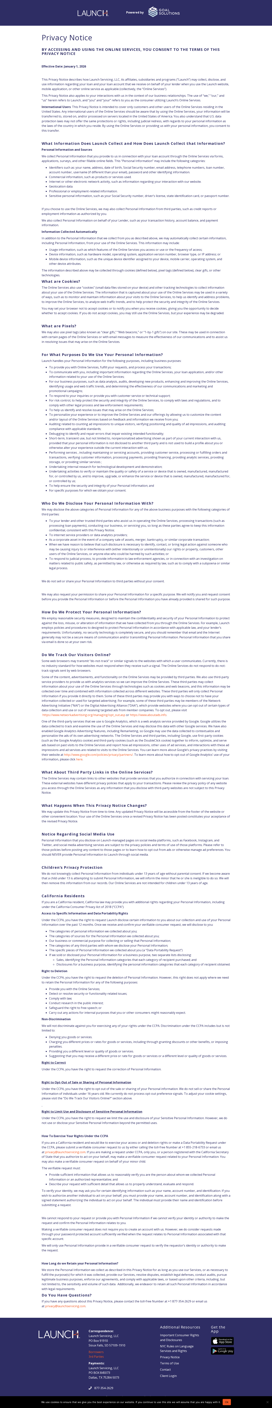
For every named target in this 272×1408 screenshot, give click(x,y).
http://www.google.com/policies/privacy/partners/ (98, 755)
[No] (267, 1402)
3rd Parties (96, 1357)
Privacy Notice (170, 1357)
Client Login (168, 1376)
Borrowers (96, 1352)
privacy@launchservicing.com (65, 1152)
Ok (227, 1402)
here (79, 759)
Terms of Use (169, 1363)
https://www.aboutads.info (148, 715)
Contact (165, 1370)
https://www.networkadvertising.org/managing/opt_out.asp (83, 715)
